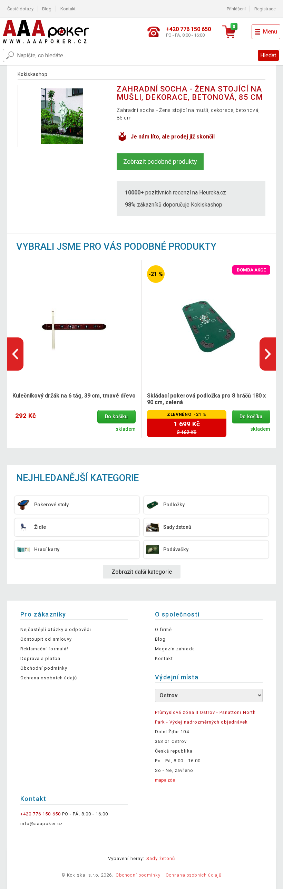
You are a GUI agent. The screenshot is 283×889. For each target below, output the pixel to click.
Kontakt (68, 8)
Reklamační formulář (44, 648)
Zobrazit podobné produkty (160, 161)
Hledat (268, 55)
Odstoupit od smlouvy (46, 639)
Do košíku (116, 417)
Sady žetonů (160, 858)
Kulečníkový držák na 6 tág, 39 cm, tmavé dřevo (74, 395)
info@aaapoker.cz (41, 823)
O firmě (163, 629)
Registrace (265, 8)
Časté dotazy (20, 8)
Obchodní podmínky (43, 668)
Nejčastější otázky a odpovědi (55, 629)
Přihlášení (236, 8)
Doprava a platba (40, 658)
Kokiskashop (33, 74)
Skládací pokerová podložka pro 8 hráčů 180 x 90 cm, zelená (206, 398)
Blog (46, 8)
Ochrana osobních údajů (48, 677)
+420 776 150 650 (40, 813)
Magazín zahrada (175, 648)
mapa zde (165, 780)
